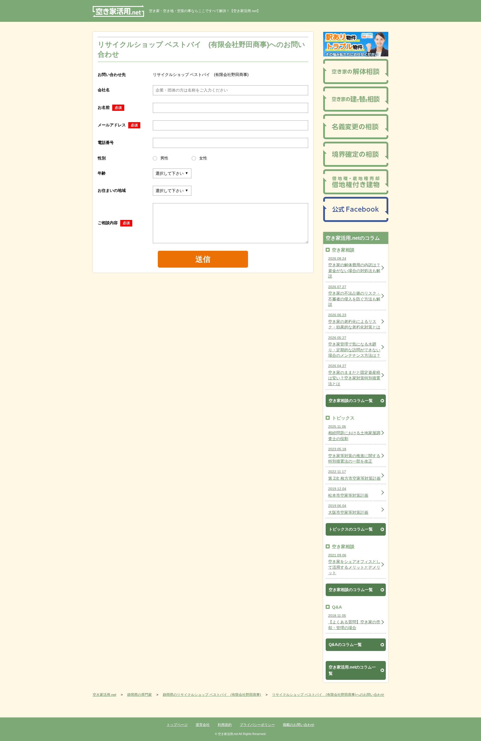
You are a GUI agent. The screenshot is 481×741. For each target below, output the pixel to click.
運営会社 (203, 725)
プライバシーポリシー (257, 725)
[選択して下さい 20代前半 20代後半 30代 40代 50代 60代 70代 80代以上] (172, 173)
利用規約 (225, 725)
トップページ (177, 725)
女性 (203, 158)
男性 (164, 158)
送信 (202, 259)
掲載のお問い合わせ (298, 725)
